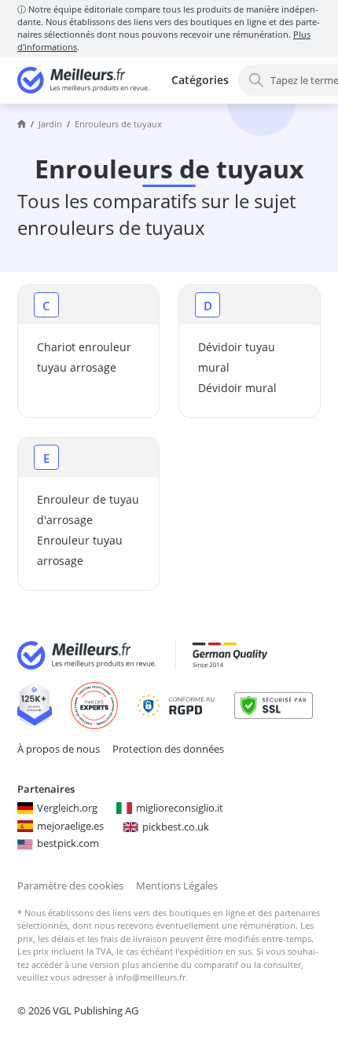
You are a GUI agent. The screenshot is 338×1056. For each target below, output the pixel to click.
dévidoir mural (237, 387)
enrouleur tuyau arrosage (80, 550)
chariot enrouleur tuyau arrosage (84, 357)
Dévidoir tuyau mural (236, 357)
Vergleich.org (67, 808)
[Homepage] (21, 124)
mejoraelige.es (70, 826)
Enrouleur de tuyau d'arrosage (88, 509)
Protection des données (168, 749)
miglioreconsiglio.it (179, 808)
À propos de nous (58, 749)
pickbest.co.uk (175, 827)
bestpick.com (68, 843)
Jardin (50, 124)
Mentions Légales (177, 885)
